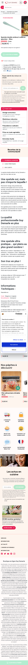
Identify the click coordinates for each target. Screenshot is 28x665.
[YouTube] (8, 553)
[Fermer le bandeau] (25, 314)
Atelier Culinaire (6, 577)
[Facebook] (2, 554)
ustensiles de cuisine (7, 599)
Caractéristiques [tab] (10, 164)
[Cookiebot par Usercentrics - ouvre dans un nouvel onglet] (16, 314)
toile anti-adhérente (21, 587)
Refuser (14, 349)
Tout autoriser (14, 344)
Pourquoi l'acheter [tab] (11, 160)
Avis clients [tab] (8, 167)
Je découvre (8, 528)
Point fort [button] (8, 109)
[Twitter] (5, 554)
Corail (2, 296)
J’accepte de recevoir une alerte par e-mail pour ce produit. (14, 92)
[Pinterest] (11, 554)
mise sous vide (6, 614)
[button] (2, 2)
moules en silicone (22, 580)
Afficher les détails (18, 339)
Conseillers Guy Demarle (10, 572)
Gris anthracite (5, 298)
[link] (7, 416)
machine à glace (21, 635)
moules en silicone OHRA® (8, 580)
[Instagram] (14, 554)
